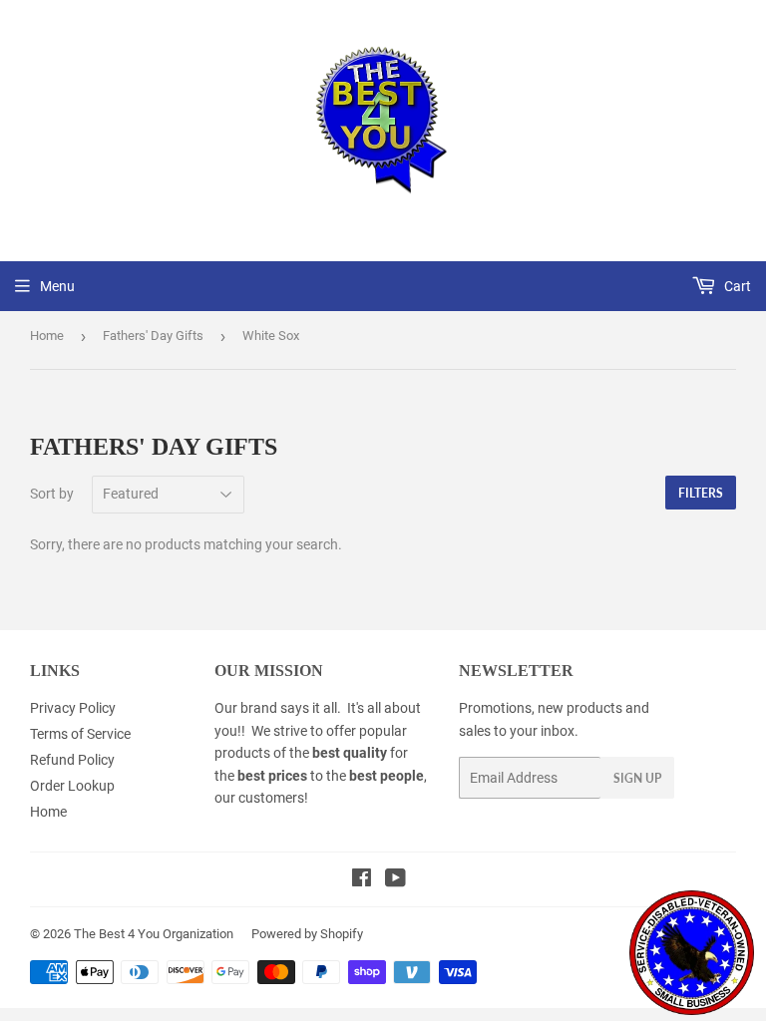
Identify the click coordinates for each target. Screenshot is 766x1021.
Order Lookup (72, 786)
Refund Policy (72, 760)
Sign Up (637, 778)
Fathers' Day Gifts (153, 335)
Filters (700, 493)
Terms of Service (80, 734)
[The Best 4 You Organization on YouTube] (395, 880)
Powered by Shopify (307, 933)
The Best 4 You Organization (153, 933)
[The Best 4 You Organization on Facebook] (361, 880)
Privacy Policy (73, 708)
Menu (57, 286)
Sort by (52, 494)
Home (47, 335)
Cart (736, 286)
